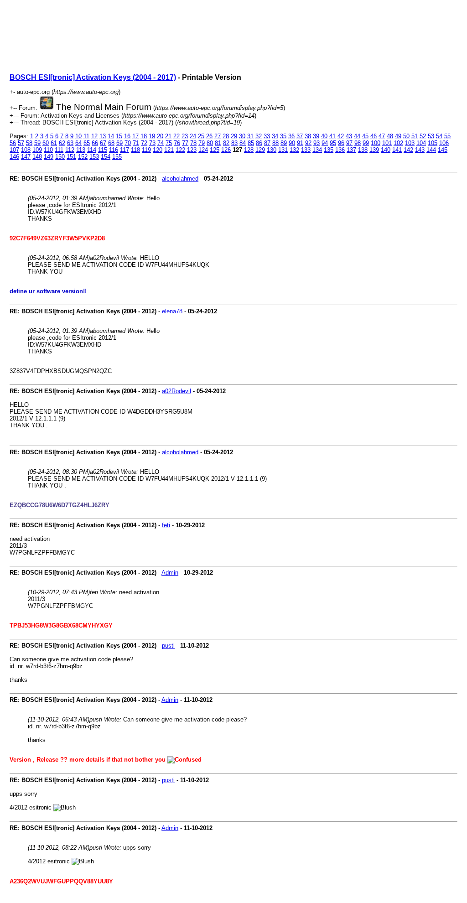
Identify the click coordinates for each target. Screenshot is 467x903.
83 (234, 143)
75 (169, 143)
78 (193, 143)
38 (308, 136)
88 (275, 143)
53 (431, 136)
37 (299, 136)
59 (37, 143)
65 (86, 143)
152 (83, 156)
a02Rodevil (176, 391)
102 (398, 143)
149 (48, 156)
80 (210, 143)
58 (29, 143)
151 (71, 156)
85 (251, 143)
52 (423, 136)
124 (203, 149)
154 (105, 156)
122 (180, 149)
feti (166, 525)
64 (78, 143)
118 (135, 149)
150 (60, 156)
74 (160, 143)
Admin (169, 572)
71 (136, 143)
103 (410, 143)
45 (365, 136)
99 (366, 143)
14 (111, 136)
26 (209, 136)
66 (95, 143)
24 (193, 136)
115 (102, 149)
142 (408, 149)
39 (316, 136)
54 (439, 136)
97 (349, 143)
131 (283, 149)
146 (14, 156)
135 (328, 149)
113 (80, 149)
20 (160, 136)
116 (113, 149)
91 (300, 143)
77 (185, 143)
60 (45, 143)
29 (234, 136)
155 (117, 156)
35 (283, 136)
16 (127, 136)
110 (48, 149)
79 (201, 143)
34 (275, 136)
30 (242, 136)
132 (294, 149)
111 (59, 149)
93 (316, 143)
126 (226, 149)
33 (267, 136)
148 (37, 156)
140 (385, 149)
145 (442, 149)
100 (375, 143)
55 (447, 136)
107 (14, 149)
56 (13, 143)
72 (144, 143)
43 (349, 136)
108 (26, 149)
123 (192, 149)
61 (54, 143)
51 (414, 136)
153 (94, 156)
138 (363, 149)
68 (111, 143)
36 (291, 136)
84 (242, 143)
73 (152, 143)
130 (271, 149)
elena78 (172, 311)
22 (176, 136)
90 (292, 143)
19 (152, 136)
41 (332, 136)
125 (214, 149)
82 (226, 143)
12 (94, 136)
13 (102, 136)
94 (325, 143)
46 (373, 136)
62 (62, 143)
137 (351, 149)
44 (357, 136)
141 (397, 149)
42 (340, 136)
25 (201, 136)
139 (374, 149)
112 (69, 149)
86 (259, 143)
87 (267, 143)
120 (157, 149)
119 (146, 149)
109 (37, 149)
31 (250, 136)
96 (341, 143)
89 (283, 143)
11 (86, 136)
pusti (168, 645)
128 (249, 149)
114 (91, 149)
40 (324, 136)
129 (260, 149)
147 (26, 156)
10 (78, 136)
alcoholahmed (180, 178)
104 (421, 143)
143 (420, 149)
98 (357, 143)
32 (258, 136)
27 (217, 136)
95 (333, 143)
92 (308, 143)
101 (387, 143)
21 (168, 136)
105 (432, 143)
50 (406, 136)
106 (444, 143)
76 (177, 143)
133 (306, 149)
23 (185, 136)
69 (119, 143)
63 (70, 143)
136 (340, 149)
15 (119, 136)
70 (128, 143)
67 (103, 143)
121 (169, 149)
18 (143, 136)
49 (398, 136)
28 (226, 136)
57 (21, 143)
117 (124, 149)
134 (317, 149)
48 (390, 136)
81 (218, 143)
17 (135, 136)
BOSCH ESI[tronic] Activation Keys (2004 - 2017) (93, 77)
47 (382, 136)
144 (431, 149)
